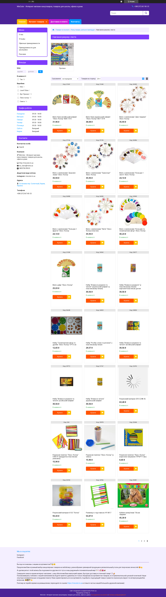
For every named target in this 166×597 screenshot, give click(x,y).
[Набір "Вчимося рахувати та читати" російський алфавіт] (66, 381)
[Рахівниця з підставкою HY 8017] (99, 495)
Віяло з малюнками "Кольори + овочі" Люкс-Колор (131, 174)
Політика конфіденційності (117, 595)
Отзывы (22, 39)
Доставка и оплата (59, 22)
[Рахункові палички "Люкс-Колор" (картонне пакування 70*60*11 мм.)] (133, 438)
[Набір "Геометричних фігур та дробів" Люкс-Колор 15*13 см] (66, 325)
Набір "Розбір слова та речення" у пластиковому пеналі (99, 344)
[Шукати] (146, 13)
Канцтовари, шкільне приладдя (83, 30)
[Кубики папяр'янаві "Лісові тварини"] (133, 495)
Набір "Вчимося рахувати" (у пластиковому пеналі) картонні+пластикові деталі (130, 286)
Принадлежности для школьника (27, 49)
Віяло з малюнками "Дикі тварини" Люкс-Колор (132, 118)
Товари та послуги (62, 30)
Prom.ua (93, 591)
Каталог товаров (36, 22)
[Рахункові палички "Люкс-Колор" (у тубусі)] (99, 438)
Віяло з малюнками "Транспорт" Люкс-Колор (98, 174)
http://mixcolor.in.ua (26, 163)
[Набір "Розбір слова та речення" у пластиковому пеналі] (99, 325)
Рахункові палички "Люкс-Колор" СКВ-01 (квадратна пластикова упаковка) (65, 456)
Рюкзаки (22, 54)
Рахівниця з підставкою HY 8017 (98, 513)
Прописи (62, 68)
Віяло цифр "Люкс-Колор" (63, 285)
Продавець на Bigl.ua (83, 593)
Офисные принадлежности (29, 43)
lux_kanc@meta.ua (26, 166)
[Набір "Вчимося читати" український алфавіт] (99, 381)
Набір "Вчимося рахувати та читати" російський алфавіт (63, 400)
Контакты (75, 22)
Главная (22, 22)
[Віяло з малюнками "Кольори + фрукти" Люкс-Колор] (66, 212)
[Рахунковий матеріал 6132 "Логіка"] (66, 495)
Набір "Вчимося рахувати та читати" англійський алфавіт (130, 344)
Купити (60, 131)
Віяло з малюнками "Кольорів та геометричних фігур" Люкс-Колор (132, 230)
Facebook (20, 557)
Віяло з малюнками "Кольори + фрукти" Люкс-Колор (65, 230)
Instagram (20, 555)
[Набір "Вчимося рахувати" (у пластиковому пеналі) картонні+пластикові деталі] (133, 268)
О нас (21, 35)
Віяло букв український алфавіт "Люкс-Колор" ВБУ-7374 (98, 118)
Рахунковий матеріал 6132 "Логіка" (66, 513)
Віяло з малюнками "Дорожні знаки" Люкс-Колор (64, 174)
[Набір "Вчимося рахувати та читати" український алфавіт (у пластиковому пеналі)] (99, 268)
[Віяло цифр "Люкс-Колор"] (66, 268)
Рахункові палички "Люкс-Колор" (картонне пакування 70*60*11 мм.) (133, 456)
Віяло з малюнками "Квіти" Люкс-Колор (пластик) (99, 230)
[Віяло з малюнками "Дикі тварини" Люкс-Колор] (133, 100)
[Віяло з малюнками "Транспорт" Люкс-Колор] (99, 156)
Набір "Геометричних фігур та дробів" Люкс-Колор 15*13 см (64, 344)
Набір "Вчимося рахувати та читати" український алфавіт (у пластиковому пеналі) (98, 286)
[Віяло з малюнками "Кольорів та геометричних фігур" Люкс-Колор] (133, 212)
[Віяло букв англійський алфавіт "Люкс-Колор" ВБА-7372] (66, 100)
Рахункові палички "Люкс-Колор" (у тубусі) (100, 456)
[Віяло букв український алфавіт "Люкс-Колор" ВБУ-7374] (99, 100)
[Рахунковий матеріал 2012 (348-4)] (133, 381)
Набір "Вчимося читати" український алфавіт (95, 400)
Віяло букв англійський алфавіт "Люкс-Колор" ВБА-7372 (65, 118)
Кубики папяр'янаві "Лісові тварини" (129, 513)
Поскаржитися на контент (99, 595)
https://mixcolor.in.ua (74, 583)
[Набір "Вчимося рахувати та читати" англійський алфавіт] (133, 325)
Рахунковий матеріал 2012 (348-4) (132, 399)
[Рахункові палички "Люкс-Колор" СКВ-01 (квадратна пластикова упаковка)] (66, 438)
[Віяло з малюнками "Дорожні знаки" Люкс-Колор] (66, 156)
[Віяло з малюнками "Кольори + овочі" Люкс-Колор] (133, 156)
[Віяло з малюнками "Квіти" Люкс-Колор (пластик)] (99, 212)
